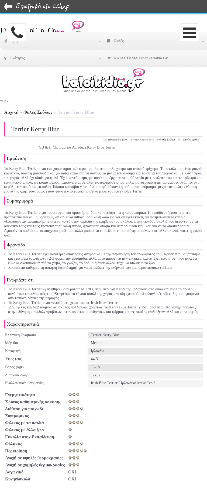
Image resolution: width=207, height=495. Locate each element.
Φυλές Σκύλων (38, 112)
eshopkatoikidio (116, 139)
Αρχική (11, 112)
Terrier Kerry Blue (35, 129)
